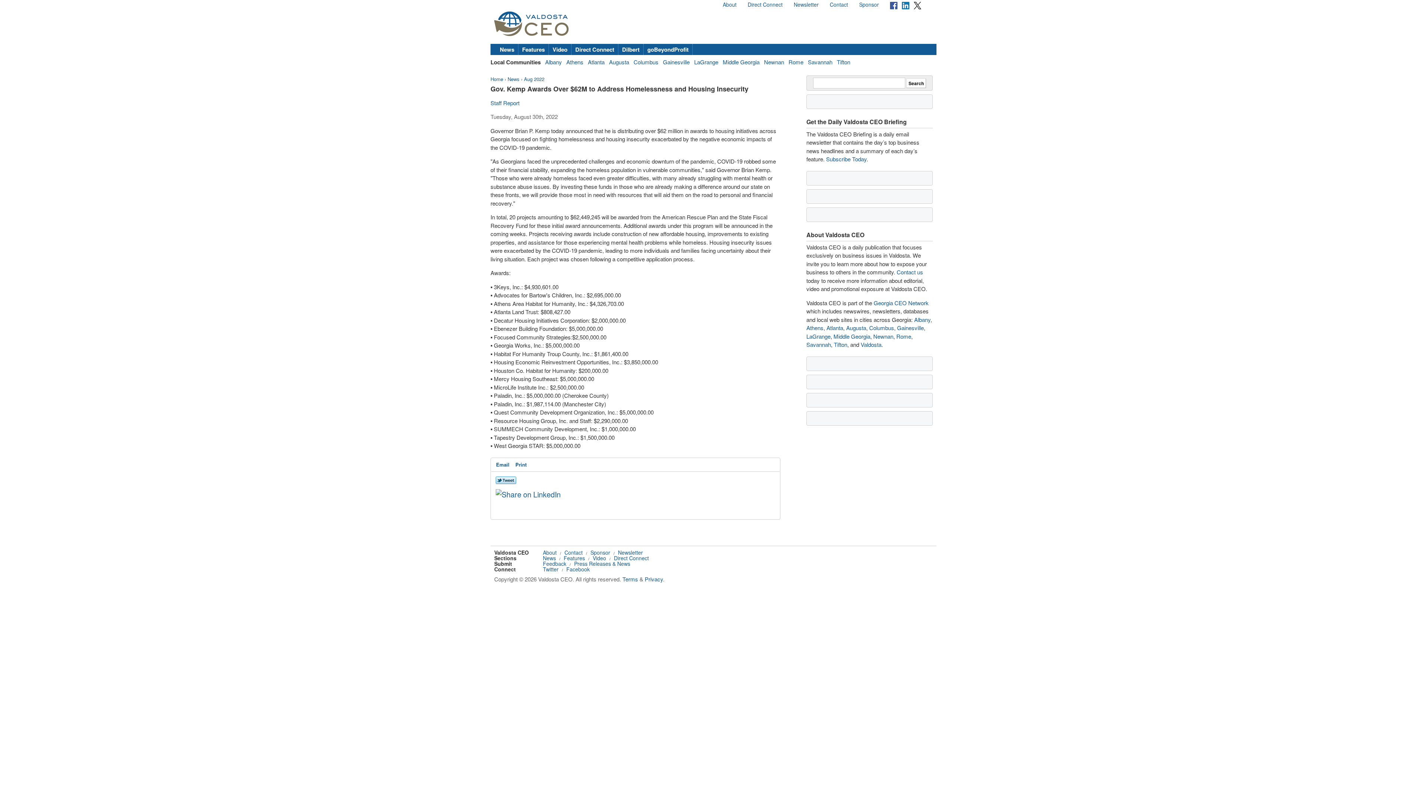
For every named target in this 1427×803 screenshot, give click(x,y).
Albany (553, 62)
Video (560, 49)
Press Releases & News (602, 563)
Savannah (820, 62)
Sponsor (869, 4)
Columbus (646, 62)
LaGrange (706, 62)
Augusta (619, 62)
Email (502, 464)
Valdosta (871, 344)
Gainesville (676, 62)
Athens (574, 62)
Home (497, 79)
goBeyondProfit (668, 49)
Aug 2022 (534, 79)
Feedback (554, 563)
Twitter (551, 569)
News (507, 49)
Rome (796, 62)
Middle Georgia (741, 62)
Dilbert (631, 49)
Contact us (910, 272)
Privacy (654, 579)
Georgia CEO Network (901, 303)
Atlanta (596, 62)
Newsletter (806, 4)
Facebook (578, 569)
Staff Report (505, 103)
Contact (839, 4)
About (730, 4)
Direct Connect (765, 4)
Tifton (843, 62)
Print (521, 464)
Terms (630, 579)
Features (533, 49)
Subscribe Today (846, 159)
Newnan (774, 62)
